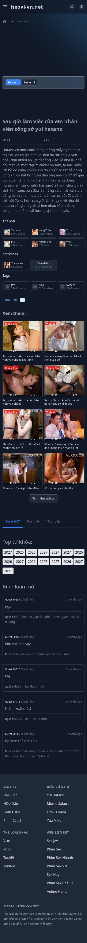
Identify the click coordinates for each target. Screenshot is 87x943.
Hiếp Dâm (11, 803)
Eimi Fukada (56, 812)
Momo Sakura (58, 803)
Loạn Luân (11, 812)
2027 (8, 552)
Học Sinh (10, 795)
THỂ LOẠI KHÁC (15, 832)
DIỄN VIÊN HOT (59, 787)
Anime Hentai (57, 891)
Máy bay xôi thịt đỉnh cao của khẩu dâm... (43, 654)
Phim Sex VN (57, 866)
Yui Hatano (55, 795)
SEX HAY (10, 787)
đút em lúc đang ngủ (29, 686)
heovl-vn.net (27, 6)
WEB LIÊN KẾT (58, 832)
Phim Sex (54, 849)
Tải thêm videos (44, 498)
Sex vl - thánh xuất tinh (30, 719)
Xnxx (7, 849)
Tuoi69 (8, 857)
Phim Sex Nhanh (60, 857)
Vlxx (6, 840)
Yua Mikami (56, 820)
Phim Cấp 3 (12, 820)
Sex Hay (53, 874)
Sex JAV (52, 840)
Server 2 (29, 82)
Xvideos (23, 21)
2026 (20, 552)
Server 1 (13, 82)
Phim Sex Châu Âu (61, 883)
